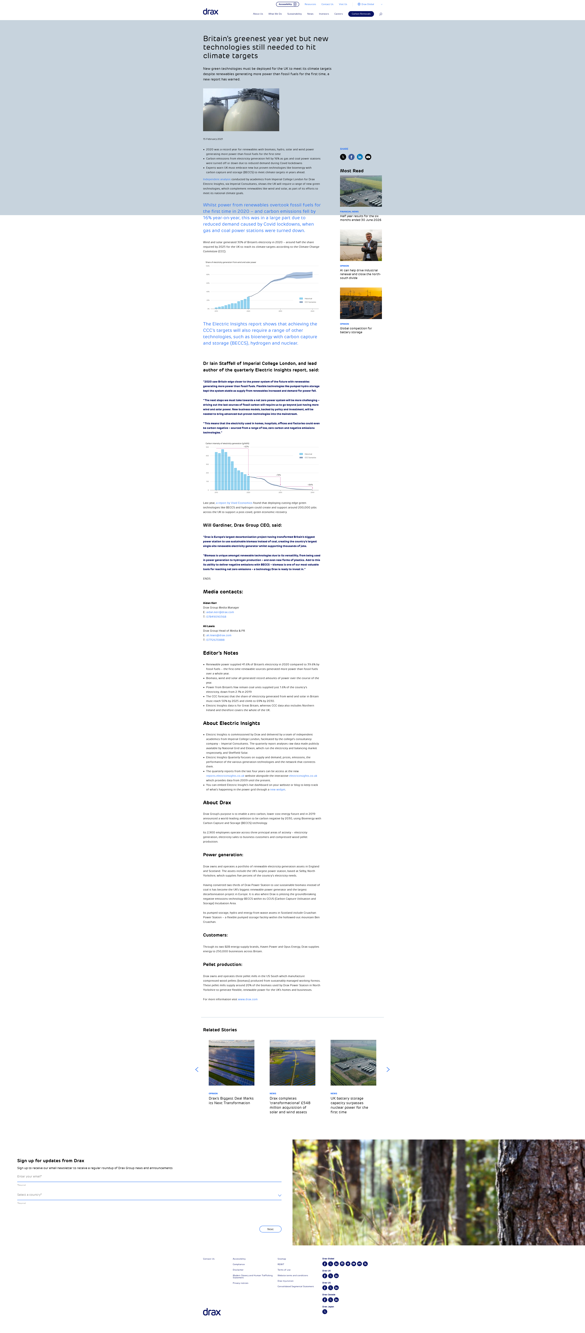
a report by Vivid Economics (234, 503)
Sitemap (282, 1259)
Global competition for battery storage (356, 330)
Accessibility (239, 1259)
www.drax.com (248, 999)
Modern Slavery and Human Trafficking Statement (253, 1276)
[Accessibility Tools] (287, 4)
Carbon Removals (361, 13)
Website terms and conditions (293, 1275)
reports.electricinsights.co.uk (225, 775)
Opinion (344, 265)
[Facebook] (351, 157)
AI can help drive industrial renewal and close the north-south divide (360, 274)
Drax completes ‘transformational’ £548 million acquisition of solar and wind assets (290, 1105)
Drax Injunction (286, 1281)
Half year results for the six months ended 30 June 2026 (360, 218)
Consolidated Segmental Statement (296, 1286)
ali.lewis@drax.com (218, 635)
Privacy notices (240, 1283)
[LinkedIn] (360, 157)
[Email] (368, 157)
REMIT (281, 1264)
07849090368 (216, 616)
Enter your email (29, 1176)
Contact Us (208, 1259)
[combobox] (149, 1197)
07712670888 (215, 640)
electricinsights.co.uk (303, 775)
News (273, 1093)
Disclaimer (238, 1270)
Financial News (349, 211)
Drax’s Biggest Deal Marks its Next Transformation (231, 1100)
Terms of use (284, 1270)
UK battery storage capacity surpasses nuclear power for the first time (349, 1105)
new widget (277, 789)
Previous (196, 1069)
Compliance (239, 1264)
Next (388, 1069)
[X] (343, 157)
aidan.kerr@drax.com (220, 612)
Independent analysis (217, 179)
